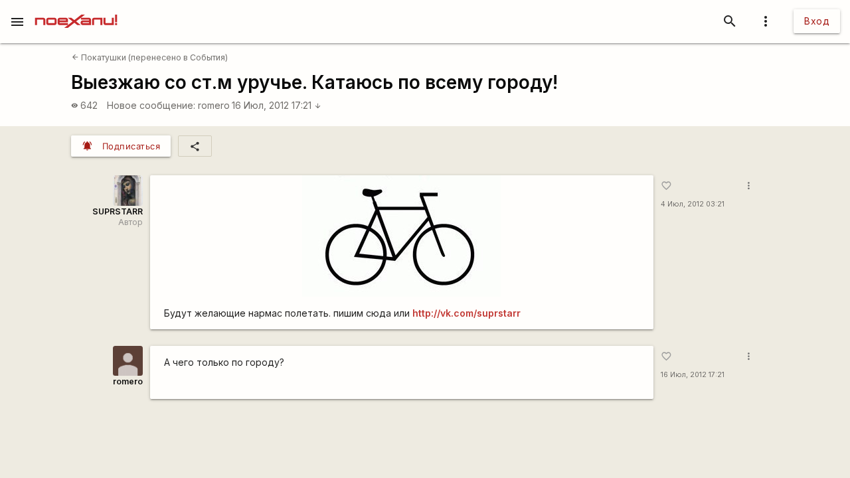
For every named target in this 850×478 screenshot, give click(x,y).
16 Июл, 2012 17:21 (276, 105)
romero (214, 105)
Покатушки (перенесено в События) (149, 57)
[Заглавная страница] (76, 9)
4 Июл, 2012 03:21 (692, 204)
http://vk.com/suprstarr (466, 313)
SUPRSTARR (117, 211)
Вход (816, 21)
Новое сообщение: (151, 105)
